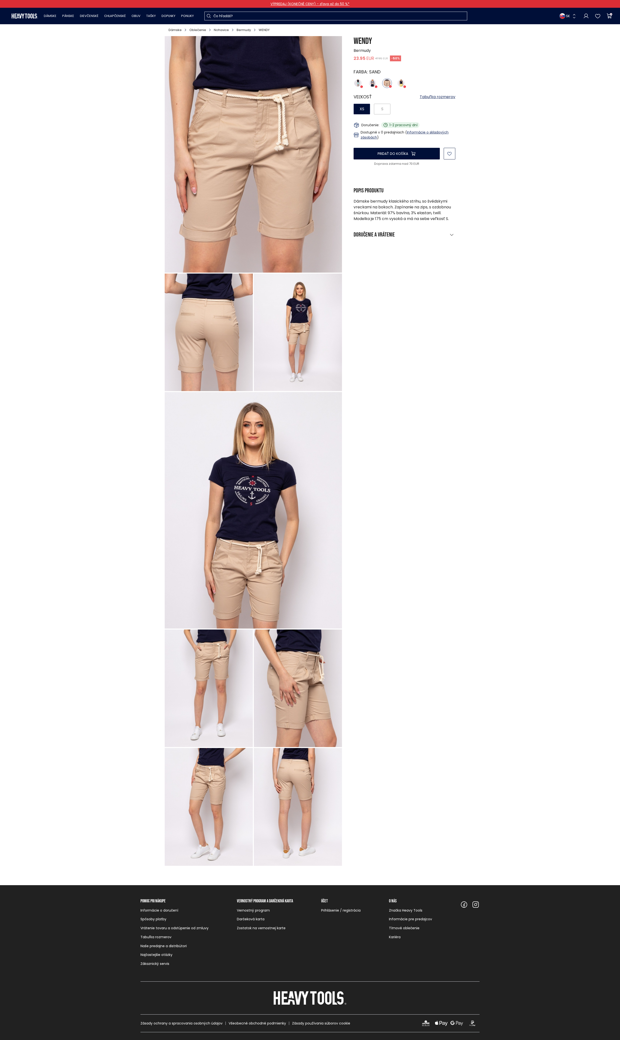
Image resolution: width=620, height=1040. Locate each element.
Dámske (50, 16)
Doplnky (168, 16)
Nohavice (221, 30)
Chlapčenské (115, 16)
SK (568, 16)
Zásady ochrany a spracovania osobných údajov (181, 1023)
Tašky (151, 16)
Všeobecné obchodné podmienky (257, 1023)
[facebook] (464, 904)
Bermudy (244, 30)
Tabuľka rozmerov (437, 97)
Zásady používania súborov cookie (321, 1023)
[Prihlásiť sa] (586, 16)
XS (362, 109)
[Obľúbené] (598, 16)
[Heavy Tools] (25, 16)
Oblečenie (197, 30)
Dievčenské (89, 16)
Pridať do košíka (393, 153)
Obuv (136, 16)
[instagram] (476, 904)
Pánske (68, 16)
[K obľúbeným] (449, 153)
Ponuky (187, 16)
